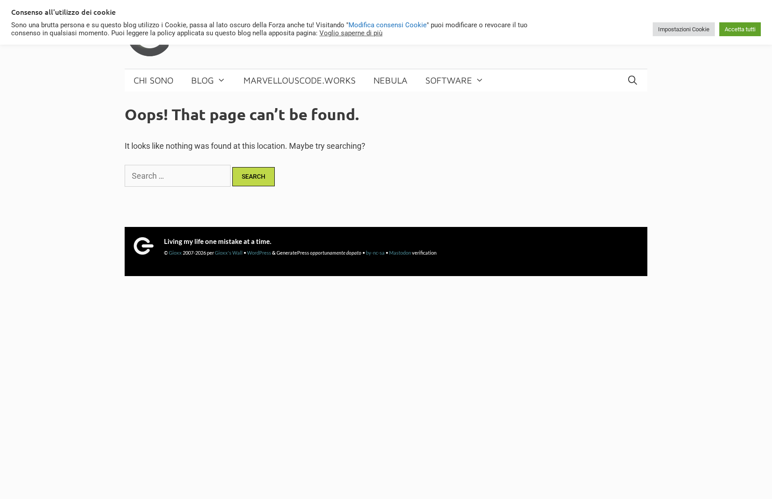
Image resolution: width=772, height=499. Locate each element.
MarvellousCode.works (299, 80)
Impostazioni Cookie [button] (683, 29)
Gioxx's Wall (229, 253)
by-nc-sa (375, 253)
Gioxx (175, 253)
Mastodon (400, 253)
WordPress (259, 253)
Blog (202, 80)
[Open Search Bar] (632, 80)
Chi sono (153, 80)
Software (448, 80)
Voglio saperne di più (350, 33)
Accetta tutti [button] (740, 29)
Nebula (390, 80)
